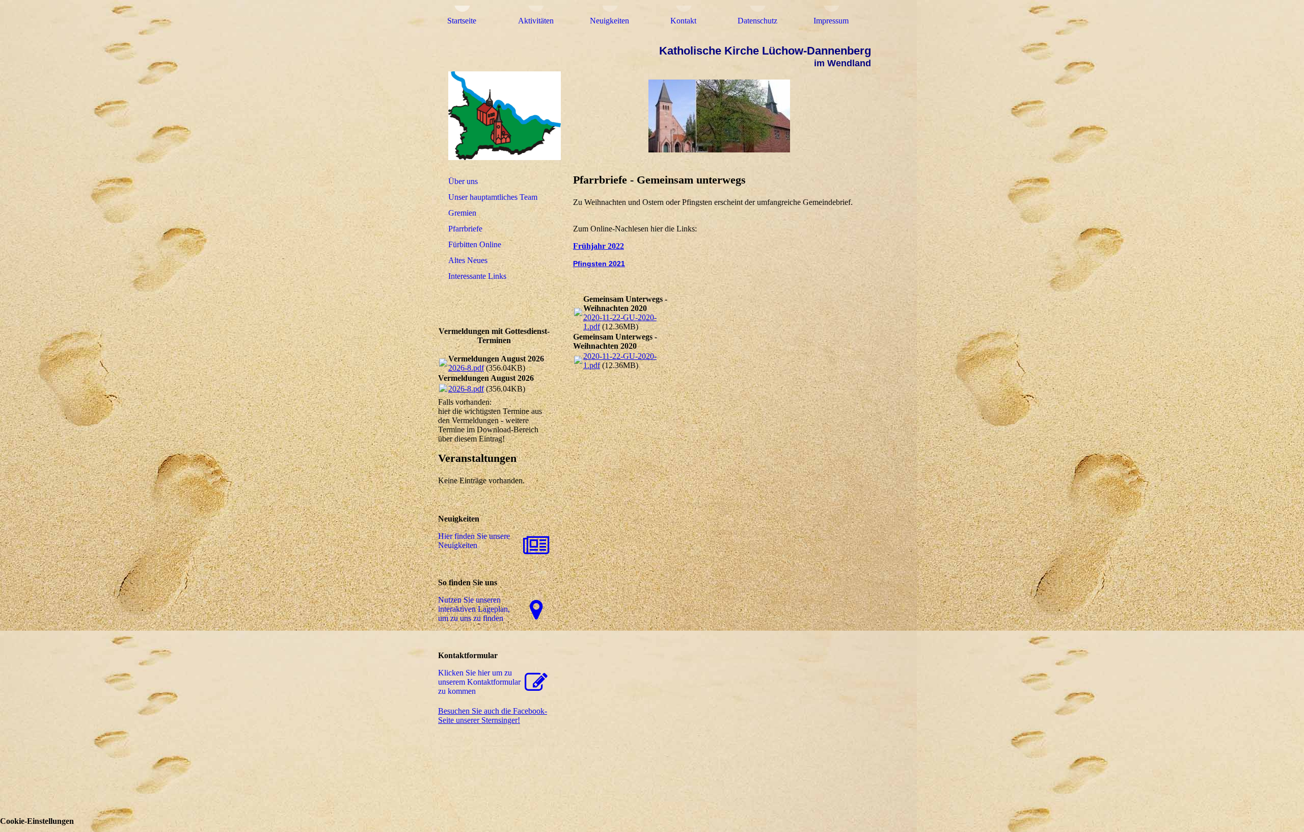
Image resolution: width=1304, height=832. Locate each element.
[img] (495, 116)
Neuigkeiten (609, 20)
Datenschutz (757, 20)
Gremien (462, 213)
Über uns (463, 181)
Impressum (831, 20)
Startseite (461, 20)
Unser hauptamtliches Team (492, 197)
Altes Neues (467, 260)
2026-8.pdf (466, 367)
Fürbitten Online (474, 244)
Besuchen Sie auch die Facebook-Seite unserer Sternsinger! (492, 715)
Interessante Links (477, 276)
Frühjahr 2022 (598, 246)
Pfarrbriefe (465, 228)
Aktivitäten (536, 20)
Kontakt (683, 20)
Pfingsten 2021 (599, 263)
